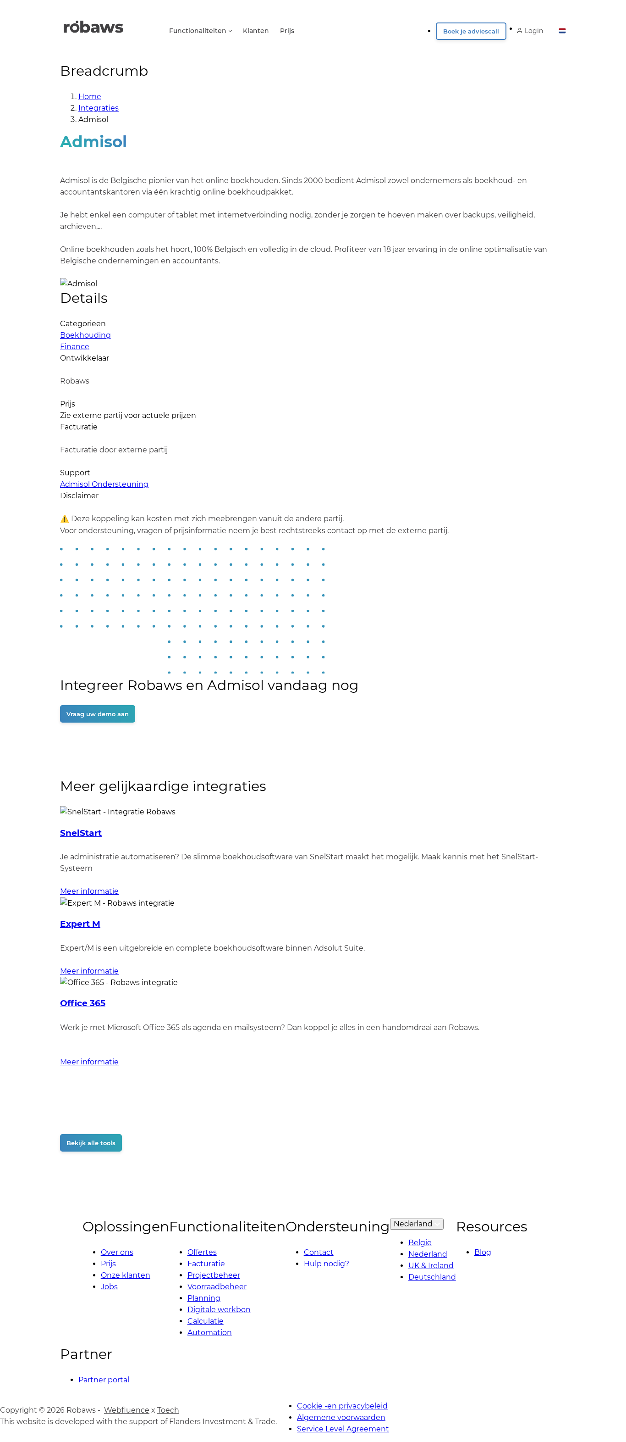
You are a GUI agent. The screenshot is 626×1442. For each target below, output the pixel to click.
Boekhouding (85, 335)
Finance (74, 346)
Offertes (202, 1252)
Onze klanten (125, 1275)
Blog (482, 1252)
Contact (319, 1252)
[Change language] (562, 28)
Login (534, 31)
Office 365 (82, 1003)
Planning (203, 1298)
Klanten (256, 31)
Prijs (287, 31)
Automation (209, 1332)
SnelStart (81, 833)
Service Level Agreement (343, 1429)
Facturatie (206, 1263)
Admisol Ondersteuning (104, 484)
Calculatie (205, 1321)
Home (89, 96)
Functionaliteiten (197, 31)
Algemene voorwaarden (341, 1417)
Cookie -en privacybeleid (342, 1406)
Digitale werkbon (219, 1309)
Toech (168, 1410)
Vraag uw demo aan (97, 714)
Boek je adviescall (471, 31)
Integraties (98, 108)
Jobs (109, 1286)
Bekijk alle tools (90, 1143)
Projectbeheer (213, 1275)
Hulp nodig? (326, 1263)
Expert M (80, 924)
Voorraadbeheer (217, 1286)
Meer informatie (89, 891)
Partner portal (103, 1379)
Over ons (117, 1252)
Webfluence (126, 1410)
